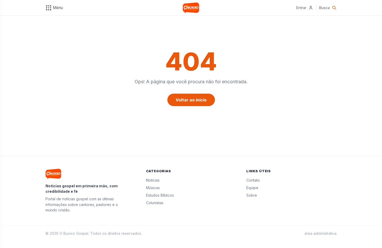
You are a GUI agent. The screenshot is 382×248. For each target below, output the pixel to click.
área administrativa (321, 233)
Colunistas (154, 203)
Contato (253, 180)
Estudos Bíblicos (160, 195)
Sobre (251, 195)
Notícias (153, 180)
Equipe (252, 187)
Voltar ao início (191, 99)
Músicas (153, 187)
